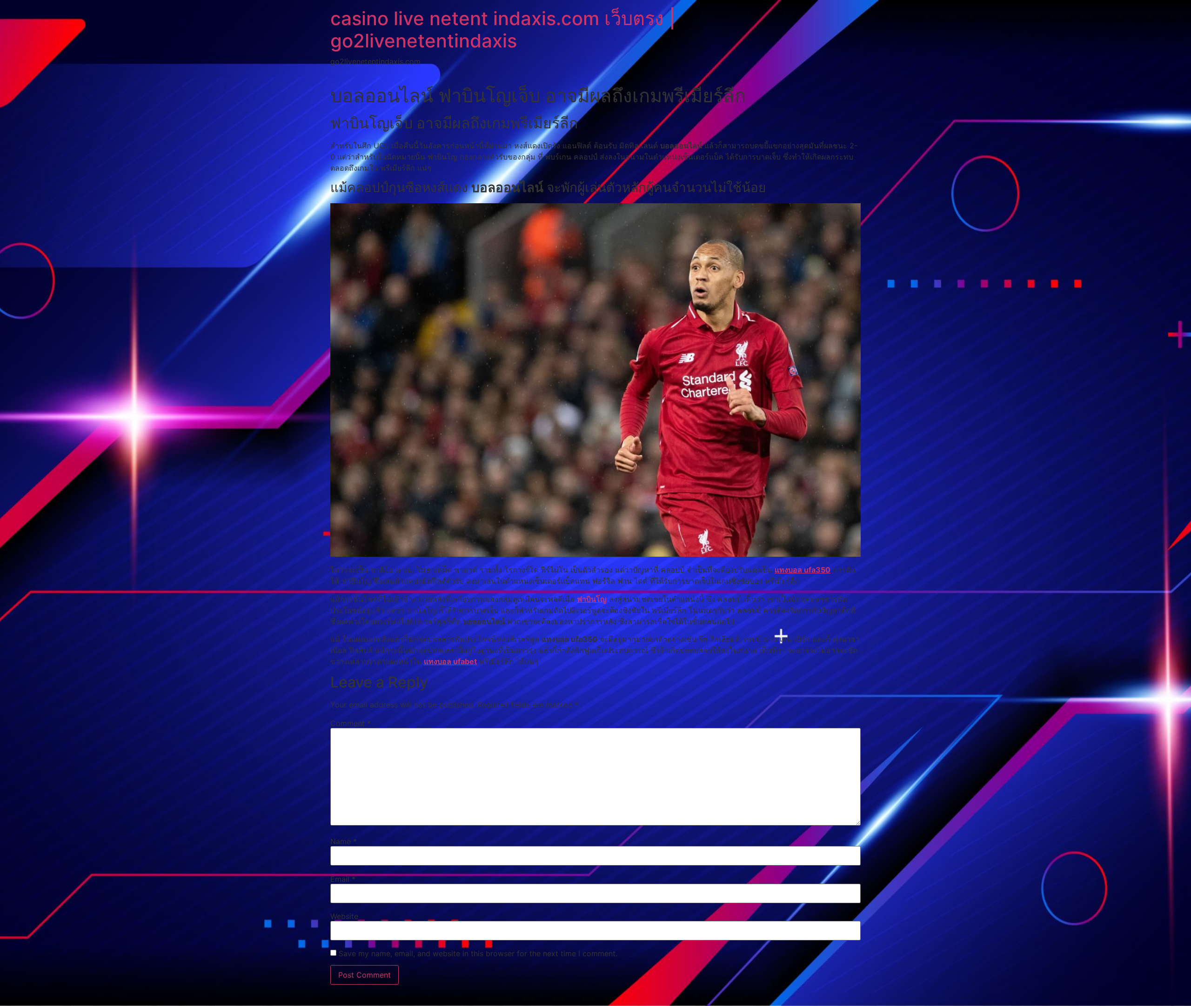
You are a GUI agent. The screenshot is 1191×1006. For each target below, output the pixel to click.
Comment (350, 723)
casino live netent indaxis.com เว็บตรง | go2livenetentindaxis (503, 29)
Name (343, 841)
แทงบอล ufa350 (802, 569)
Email (342, 879)
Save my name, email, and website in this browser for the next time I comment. (478, 953)
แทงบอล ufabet (450, 661)
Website (344, 916)
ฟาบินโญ (592, 599)
